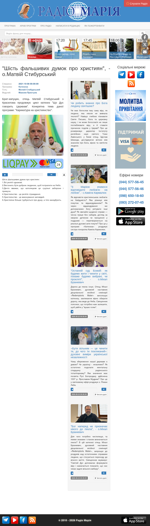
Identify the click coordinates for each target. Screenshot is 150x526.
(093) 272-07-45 (131, 202)
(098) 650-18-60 (131, 195)
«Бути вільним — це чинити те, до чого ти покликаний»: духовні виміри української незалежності (89, 352)
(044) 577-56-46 (131, 188)
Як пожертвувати (94, 25)
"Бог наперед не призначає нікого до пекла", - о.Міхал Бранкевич (89, 429)
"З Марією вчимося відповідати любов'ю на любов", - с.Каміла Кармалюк (89, 189)
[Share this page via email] (145, 52)
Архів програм (28, 25)
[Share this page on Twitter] (145, 44)
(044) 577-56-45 (131, 181)
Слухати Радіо (138, 3)
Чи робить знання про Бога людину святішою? (89, 104)
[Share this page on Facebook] (145, 37)
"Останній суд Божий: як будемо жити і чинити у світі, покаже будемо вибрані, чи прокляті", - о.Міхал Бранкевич (89, 276)
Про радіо (45, 25)
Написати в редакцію (68, 25)
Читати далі (101, 155)
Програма (10, 25)
